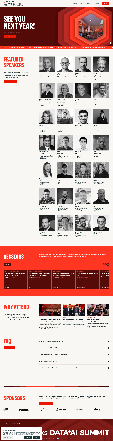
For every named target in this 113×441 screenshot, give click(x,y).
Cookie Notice (22, 433)
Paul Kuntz (55, 279)
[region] (21, 433)
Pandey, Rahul (31, 279)
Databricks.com (16, 423)
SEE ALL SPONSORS (46, 403)
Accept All (36, 437)
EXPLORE (7, 264)
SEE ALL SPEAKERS (10, 81)
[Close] (40, 428)
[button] (89, 3)
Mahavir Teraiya (32, 277)
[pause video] (110, 43)
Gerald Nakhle (80, 279)
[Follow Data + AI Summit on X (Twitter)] (4, 423)
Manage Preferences (8, 437)
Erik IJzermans (80, 277)
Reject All (28, 437)
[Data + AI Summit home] (12, 3)
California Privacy (43, 438)
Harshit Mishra (104, 279)
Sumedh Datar (7, 277)
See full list (9, 347)
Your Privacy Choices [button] (52, 438)
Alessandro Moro (56, 277)
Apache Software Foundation (75, 439)
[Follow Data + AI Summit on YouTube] (6, 423)
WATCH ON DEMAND (10, 36)
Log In (105, 3)
